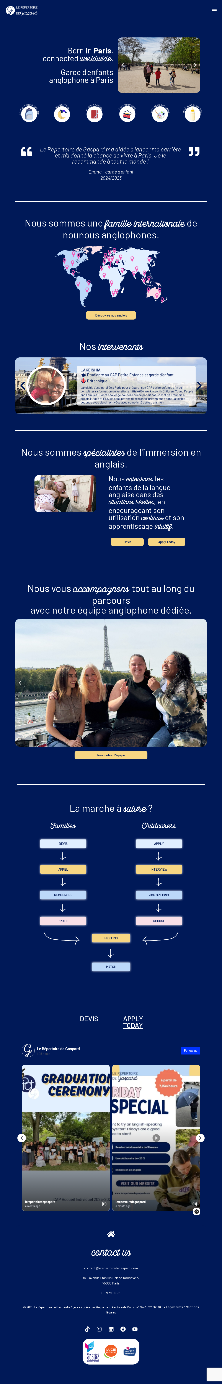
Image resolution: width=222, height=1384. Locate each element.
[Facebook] (123, 1329)
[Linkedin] (111, 1329)
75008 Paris (111, 1283)
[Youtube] (134, 1329)
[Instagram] (99, 1329)
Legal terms (174, 1307)
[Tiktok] (87, 1329)
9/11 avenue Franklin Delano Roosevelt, (111, 1278)
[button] (122, 65)
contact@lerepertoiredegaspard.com (111, 1268)
